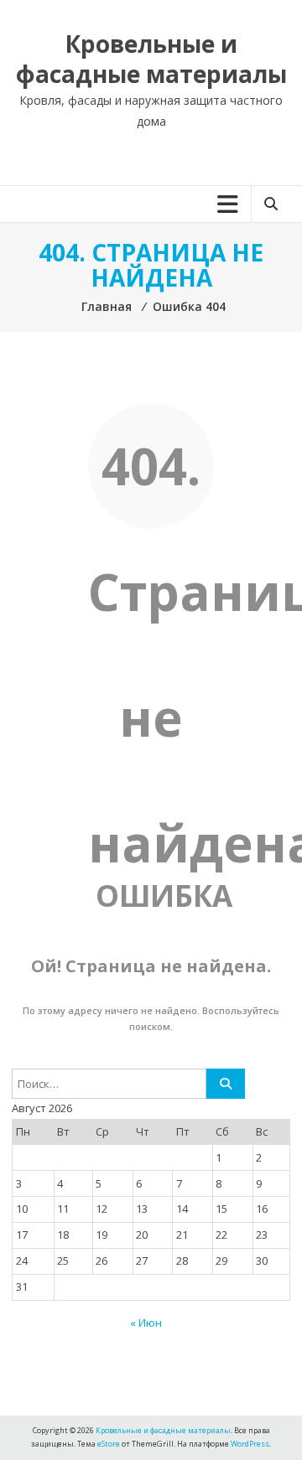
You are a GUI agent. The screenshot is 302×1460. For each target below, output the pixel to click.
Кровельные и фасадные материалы (151, 59)
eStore (108, 1443)
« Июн (146, 1322)
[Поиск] (225, 1084)
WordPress (250, 1443)
